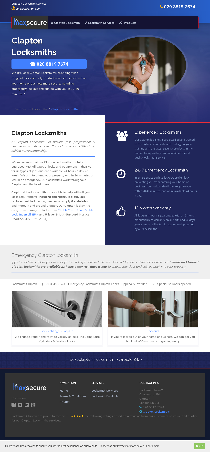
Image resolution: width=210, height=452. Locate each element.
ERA (35, 214)
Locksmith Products (105, 396)
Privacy (65, 402)
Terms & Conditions (73, 396)
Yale (71, 210)
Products (130, 22)
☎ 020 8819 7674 (49, 64)
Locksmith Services (101, 22)
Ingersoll (25, 214)
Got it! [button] (199, 446)
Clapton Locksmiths (156, 411)
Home (64, 390)
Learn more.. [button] (153, 446)
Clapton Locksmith (67, 22)
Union (79, 210)
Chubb (62, 210)
